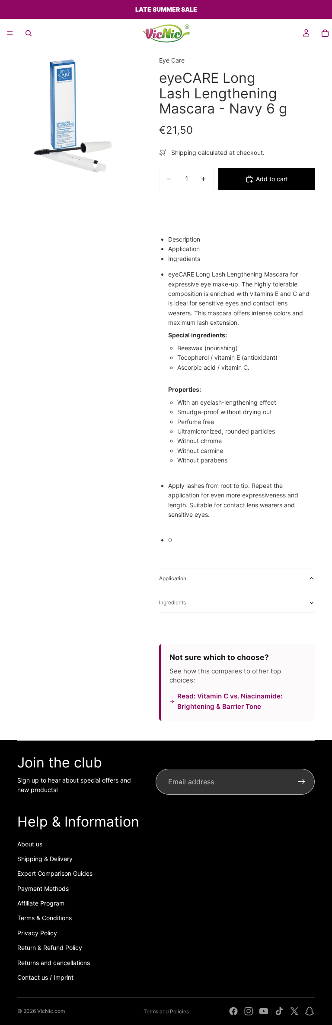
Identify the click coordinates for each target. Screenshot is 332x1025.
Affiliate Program (40, 903)
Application (172, 578)
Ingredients (172, 602)
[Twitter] (294, 1011)
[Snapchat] (309, 1011)
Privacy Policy (37, 933)
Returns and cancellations (53, 962)
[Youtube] (264, 1011)
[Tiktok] (279, 1011)
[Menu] (10, 33)
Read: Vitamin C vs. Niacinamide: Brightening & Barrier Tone (229, 701)
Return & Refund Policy (49, 947)
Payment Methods (43, 888)
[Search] (28, 33)
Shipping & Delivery (45, 858)
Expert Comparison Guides (55, 873)
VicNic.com (51, 1011)
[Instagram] (248, 1011)
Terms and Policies (166, 1011)
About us (29, 844)
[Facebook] (233, 1011)
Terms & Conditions (44, 917)
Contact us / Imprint (45, 977)
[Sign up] (302, 782)
